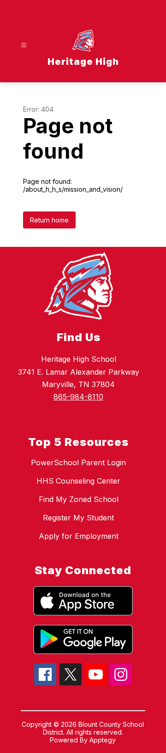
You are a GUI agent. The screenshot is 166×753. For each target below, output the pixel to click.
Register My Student (78, 517)
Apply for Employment (79, 536)
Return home (49, 220)
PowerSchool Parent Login (78, 462)
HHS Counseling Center (78, 480)
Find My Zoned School (79, 499)
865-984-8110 (78, 396)
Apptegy (102, 740)
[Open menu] (23, 45)
